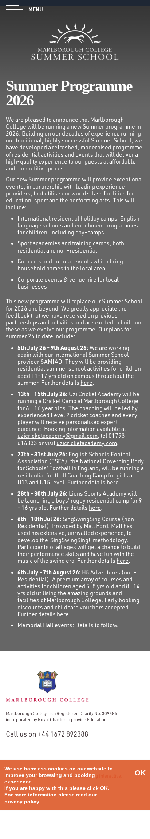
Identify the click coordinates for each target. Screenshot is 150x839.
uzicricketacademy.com (86, 443)
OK (140, 773)
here (86, 382)
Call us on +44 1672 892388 (47, 734)
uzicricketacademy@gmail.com (57, 435)
